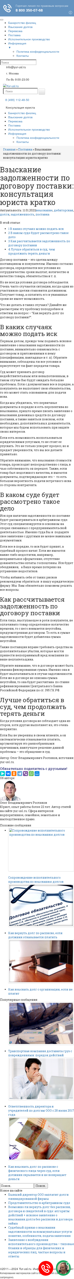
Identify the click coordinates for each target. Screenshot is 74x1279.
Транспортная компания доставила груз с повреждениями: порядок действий (40, 1053)
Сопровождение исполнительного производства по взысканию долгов (36, 880)
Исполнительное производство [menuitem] (29, 39)
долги (4, 214)
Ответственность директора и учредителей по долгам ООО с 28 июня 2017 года (41, 1110)
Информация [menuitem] (17, 45)
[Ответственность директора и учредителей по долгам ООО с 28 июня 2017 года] (41, 1078)
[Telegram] (19, 773)
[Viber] (25, 773)
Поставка (14, 125)
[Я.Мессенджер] (2, 773)
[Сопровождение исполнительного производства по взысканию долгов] (41, 849)
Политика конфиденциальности (37, 138)
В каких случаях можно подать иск (36, 229)
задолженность (22, 214)
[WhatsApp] (31, 773)
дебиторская (63, 210)
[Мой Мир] (37, 773)
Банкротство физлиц (22, 113)
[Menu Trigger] (1, 19)
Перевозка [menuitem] (15, 31)
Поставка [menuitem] (14, 35)
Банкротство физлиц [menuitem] (22, 23)
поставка (42, 214)
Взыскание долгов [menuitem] (20, 27)
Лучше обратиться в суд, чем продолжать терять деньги (31, 251)
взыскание (44, 210)
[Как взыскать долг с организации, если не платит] (41, 961)
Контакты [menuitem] (22, 55)
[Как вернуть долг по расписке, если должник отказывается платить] (41, 905)
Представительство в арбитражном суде (39, 1203)
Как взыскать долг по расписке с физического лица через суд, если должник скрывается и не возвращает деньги (37, 1173)
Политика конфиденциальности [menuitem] (37, 51)
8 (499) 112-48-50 (17, 100)
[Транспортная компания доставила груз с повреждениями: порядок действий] (41, 1023)
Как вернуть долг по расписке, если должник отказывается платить (35, 935)
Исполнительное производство (29, 129)
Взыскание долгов (20, 117)
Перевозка (15, 121)
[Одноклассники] (14, 773)
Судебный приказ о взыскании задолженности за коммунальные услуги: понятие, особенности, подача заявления (40, 1232)
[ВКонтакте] (8, 773)
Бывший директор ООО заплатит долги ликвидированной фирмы (38, 1197)
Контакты (22, 142)
